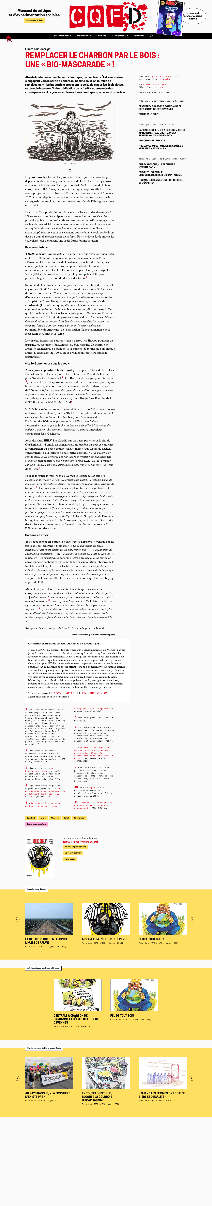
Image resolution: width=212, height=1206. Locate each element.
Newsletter (139, 36)
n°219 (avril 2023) (107, 1104)
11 (40, 609)
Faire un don (70, 859)
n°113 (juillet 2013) (80, 1026)
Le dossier (164, 79)
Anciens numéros (84, 36)
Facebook (31, 818)
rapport (93, 788)
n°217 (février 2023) (165, 1101)
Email (66, 818)
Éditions (102, 36)
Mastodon (55, 818)
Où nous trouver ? (120, 36)
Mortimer (158, 87)
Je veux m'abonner (73, 853)
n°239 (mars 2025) (50, 1101)
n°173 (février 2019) (80, 842)
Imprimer (81, 818)
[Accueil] (106, 16)
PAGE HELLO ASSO (94, 693)
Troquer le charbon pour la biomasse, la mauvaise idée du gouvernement (93, 805)
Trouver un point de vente (75, 847)
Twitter (43, 818)
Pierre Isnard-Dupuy (154, 85)
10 (49, 601)
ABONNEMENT (64, 693)
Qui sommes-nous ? (62, 36)
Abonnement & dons (34, 21)
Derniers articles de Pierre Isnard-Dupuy (44, 1048)
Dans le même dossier (36, 889)
